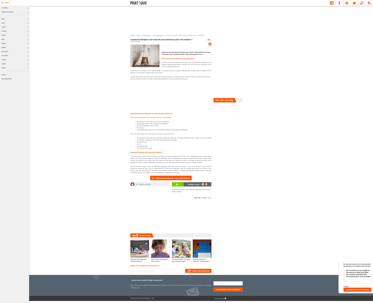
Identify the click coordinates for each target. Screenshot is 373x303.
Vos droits (5, 55)
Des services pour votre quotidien (358, 276)
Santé (3, 35)
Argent (4, 43)
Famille (4, 31)
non (206, 184)
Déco (3, 23)
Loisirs (4, 64)
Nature (4, 68)
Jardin (4, 27)
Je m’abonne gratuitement (357, 290)
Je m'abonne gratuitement (228, 290)
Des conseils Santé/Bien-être (356, 274)
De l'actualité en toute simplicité (358, 270)
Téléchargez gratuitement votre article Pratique (172, 178)
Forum (4, 75)
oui (203, 184)
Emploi (4, 47)
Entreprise (5, 51)
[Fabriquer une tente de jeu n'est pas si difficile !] (144, 56)
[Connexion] (369, 3)
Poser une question (201, 271)
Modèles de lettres (7, 12)
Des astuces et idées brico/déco (357, 272)
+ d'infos (346, 286)
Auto (3, 39)
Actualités (5, 8)
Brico (3, 19)
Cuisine (4, 59)
